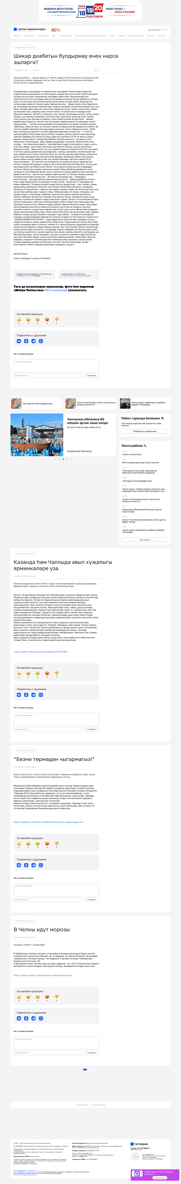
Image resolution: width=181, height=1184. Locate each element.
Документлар (82, 1105)
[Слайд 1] (55, 459)
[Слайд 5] (71, 459)
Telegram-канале (25, 276)
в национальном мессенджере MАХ (76, 276)
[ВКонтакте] (19, 341)
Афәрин (122, 35)
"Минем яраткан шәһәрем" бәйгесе (91, 35)
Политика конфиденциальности (25, 1175)
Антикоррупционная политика (25, 1170)
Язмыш (17, 35)
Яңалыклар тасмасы (25, 47)
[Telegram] (33, 341)
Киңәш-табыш (65, 35)
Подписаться (159, 1178)
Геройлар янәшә (136, 35)
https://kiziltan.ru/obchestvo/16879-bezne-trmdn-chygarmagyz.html (48, 822)
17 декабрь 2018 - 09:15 (21, 576)
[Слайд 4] (67, 459)
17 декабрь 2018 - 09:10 (21, 937)
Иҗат (112, 35)
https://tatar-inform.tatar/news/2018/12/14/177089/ (41, 651)
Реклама (151, 35)
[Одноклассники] (26, 341)
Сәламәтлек (43, 35)
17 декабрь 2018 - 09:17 (21, 70)
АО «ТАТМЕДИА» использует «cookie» (27, 1172)
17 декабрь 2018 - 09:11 (21, 767)
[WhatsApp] (41, 341)
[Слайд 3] (63, 459)
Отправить (91, 375)
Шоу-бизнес (29, 35)
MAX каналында (55, 290)
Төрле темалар (98, 1105)
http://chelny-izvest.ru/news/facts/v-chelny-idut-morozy (43, 975)
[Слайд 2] (59, 459)
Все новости (145, 540)
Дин (54, 35)
